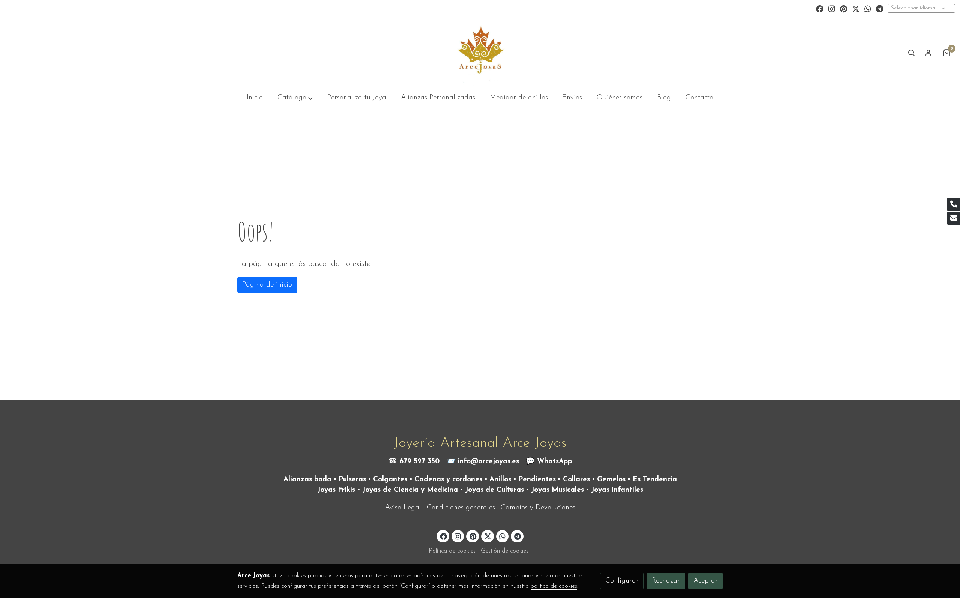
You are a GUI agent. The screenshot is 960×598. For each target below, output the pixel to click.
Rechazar (666, 580)
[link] (480, 52)
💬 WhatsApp (549, 461)
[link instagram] (831, 8)
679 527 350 (419, 461)
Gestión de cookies (504, 551)
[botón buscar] (911, 52)
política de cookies (554, 586)
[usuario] (928, 52)
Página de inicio (267, 284)
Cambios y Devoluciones (538, 507)
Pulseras (352, 479)
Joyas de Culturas (494, 490)
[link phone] (953, 204)
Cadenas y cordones (448, 479)
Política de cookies (452, 551)
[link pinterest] (844, 8)
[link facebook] (820, 8)
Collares (576, 479)
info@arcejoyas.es (488, 461)
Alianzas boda (308, 479)
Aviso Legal (403, 507)
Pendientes (537, 479)
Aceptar (705, 580)
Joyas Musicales (557, 490)
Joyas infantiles (617, 490)
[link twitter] (856, 8)
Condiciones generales (461, 507)
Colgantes (390, 479)
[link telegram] (880, 8)
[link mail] (953, 218)
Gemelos (611, 479)
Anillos (500, 479)
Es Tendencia (655, 479)
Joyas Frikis (336, 490)
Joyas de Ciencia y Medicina (410, 490)
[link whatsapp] (867, 8)
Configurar (622, 580)
